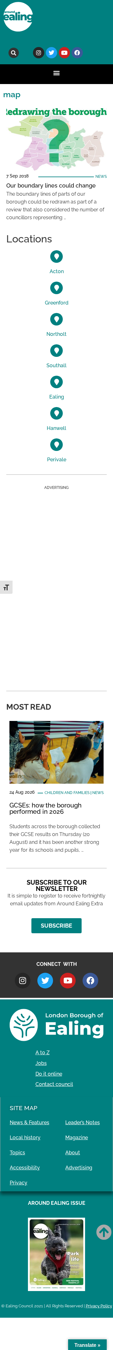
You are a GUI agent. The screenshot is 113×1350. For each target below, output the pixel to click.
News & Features (29, 1122)
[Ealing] (56, 382)
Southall (56, 365)
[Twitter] (51, 52)
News (101, 176)
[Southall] (56, 350)
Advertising (78, 1168)
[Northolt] (56, 319)
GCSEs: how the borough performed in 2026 (45, 808)
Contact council (54, 1084)
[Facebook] (77, 52)
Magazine (76, 1138)
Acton (57, 271)
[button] (13, 53)
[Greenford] (56, 288)
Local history (25, 1138)
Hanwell (56, 428)
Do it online (48, 1074)
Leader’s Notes (82, 1122)
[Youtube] (64, 52)
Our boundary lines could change (51, 185)
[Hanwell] (56, 413)
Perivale (56, 460)
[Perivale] (56, 444)
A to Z (42, 1053)
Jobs (41, 1063)
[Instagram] (38, 52)
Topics (17, 1153)
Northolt (56, 334)
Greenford (56, 303)
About (72, 1153)
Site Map (23, 1107)
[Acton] (56, 256)
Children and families (67, 793)
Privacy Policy (99, 1306)
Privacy (18, 1183)
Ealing (56, 397)
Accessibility (25, 1168)
